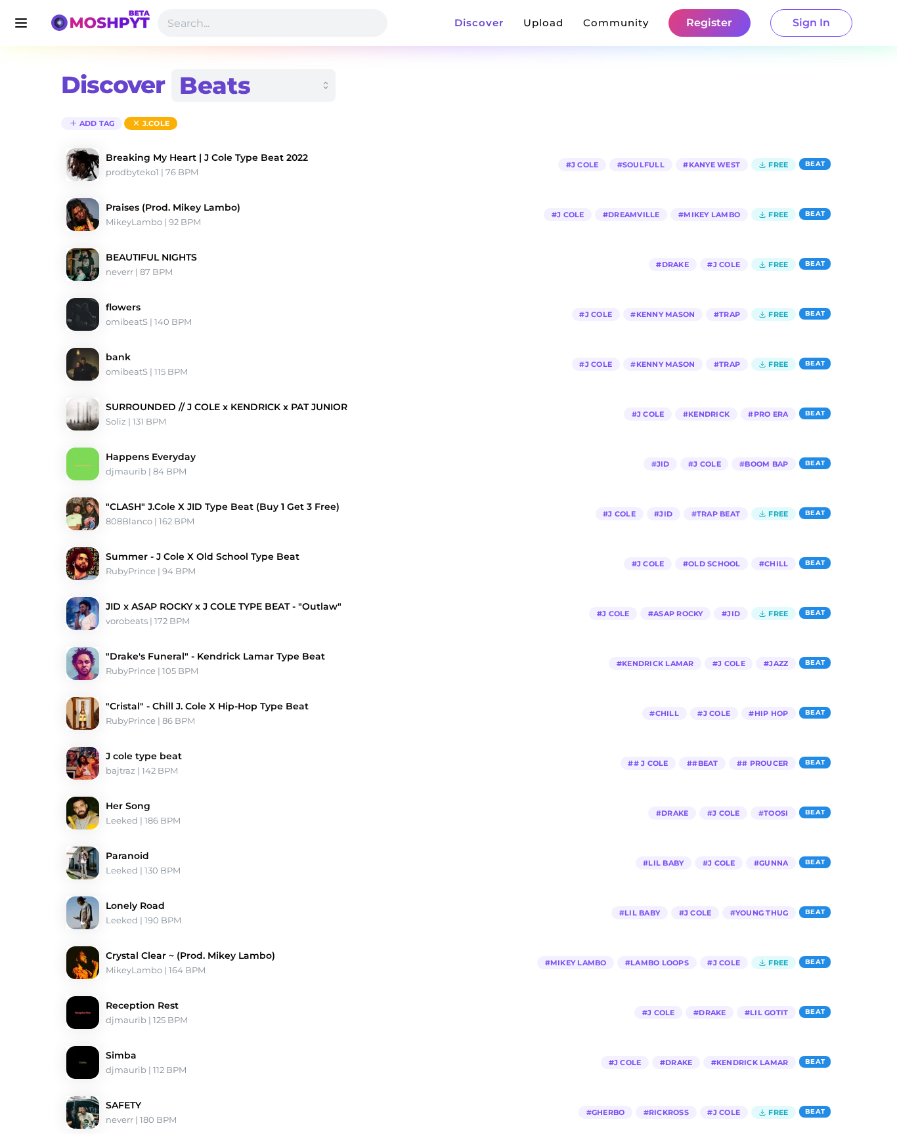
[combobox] (253, 85)
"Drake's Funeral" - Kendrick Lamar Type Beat (215, 656)
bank (118, 357)
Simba (121, 1055)
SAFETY (123, 1105)
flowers (123, 307)
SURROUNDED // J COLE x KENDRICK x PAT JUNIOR (226, 407)
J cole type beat (144, 756)
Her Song (128, 806)
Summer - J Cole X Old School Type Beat (202, 556)
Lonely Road (135, 906)
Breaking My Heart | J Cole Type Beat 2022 (207, 157)
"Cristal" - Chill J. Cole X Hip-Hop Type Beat (207, 706)
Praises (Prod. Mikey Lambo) (173, 207)
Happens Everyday (151, 457)
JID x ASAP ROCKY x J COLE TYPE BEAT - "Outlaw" (223, 606)
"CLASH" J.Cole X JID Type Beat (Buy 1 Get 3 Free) (222, 507)
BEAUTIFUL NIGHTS (151, 257)
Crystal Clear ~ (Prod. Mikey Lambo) (190, 955)
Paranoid (127, 856)
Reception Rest (142, 1005)
